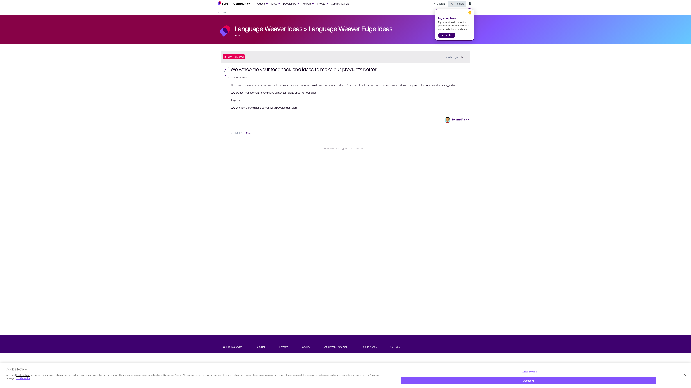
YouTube (395, 346)
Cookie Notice (369, 346)
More (464, 57)
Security (305, 346)
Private (321, 3)
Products (260, 3)
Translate (459, 3)
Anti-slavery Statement (335, 346)
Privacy (283, 346)
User (470, 4)
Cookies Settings (528, 371)
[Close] (685, 375)
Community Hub (340, 3)
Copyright (261, 346)
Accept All (528, 380)
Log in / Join (446, 35)
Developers (289, 3)
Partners (306, 3)
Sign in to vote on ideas (225, 69)
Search (441, 3)
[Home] (234, 3)
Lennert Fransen (461, 119)
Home (238, 35)
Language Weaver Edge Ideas (350, 28)
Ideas (274, 3)
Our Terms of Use (232, 346)
